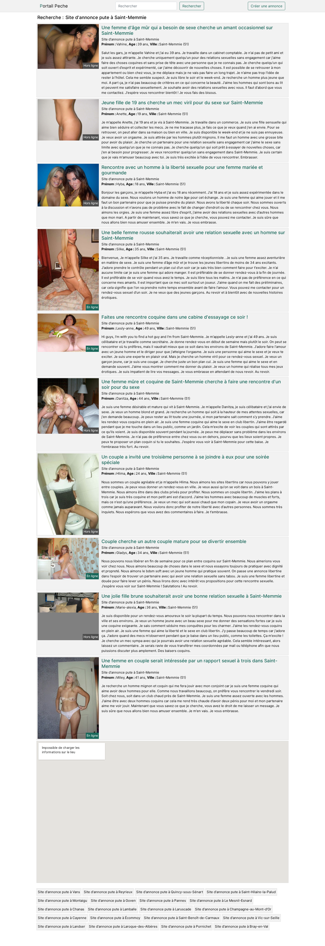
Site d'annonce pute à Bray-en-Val (241, 926)
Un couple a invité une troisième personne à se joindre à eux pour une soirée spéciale (185, 459)
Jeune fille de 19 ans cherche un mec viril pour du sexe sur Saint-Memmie (182, 102)
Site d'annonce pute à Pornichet (186, 926)
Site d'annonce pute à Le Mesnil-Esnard (221, 900)
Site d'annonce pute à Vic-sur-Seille (251, 918)
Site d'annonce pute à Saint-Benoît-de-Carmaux (181, 918)
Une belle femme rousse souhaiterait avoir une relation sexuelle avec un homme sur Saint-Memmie (193, 235)
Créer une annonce (266, 6)
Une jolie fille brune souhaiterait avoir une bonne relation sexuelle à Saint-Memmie (191, 596)
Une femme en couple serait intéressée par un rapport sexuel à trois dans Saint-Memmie (189, 663)
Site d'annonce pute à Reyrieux (108, 892)
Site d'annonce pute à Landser (61, 926)
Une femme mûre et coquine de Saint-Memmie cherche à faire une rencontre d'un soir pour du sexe (191, 384)
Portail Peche (54, 6)
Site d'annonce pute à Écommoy (115, 918)
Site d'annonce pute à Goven (113, 900)
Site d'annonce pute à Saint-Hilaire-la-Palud (241, 892)
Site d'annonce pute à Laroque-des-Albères (123, 926)
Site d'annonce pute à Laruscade (165, 909)
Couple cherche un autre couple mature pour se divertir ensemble (173, 541)
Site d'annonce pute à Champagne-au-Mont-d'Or (233, 909)
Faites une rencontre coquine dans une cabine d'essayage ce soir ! (174, 317)
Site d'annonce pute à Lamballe (112, 909)
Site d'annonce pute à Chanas (61, 909)
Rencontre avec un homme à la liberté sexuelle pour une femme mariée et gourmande (182, 169)
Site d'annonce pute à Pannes (163, 900)
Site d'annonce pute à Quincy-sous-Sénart (169, 892)
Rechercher (191, 6)
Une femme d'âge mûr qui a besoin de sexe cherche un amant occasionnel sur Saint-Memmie (187, 30)
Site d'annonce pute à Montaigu (62, 900)
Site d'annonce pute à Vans (59, 892)
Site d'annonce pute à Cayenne (62, 918)
